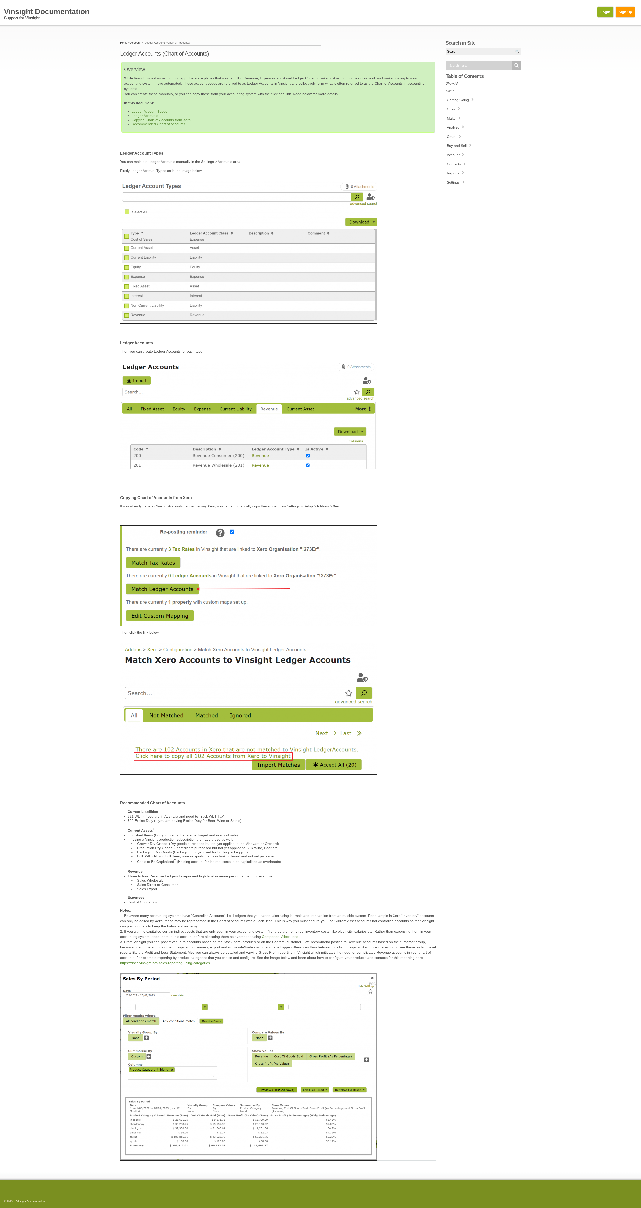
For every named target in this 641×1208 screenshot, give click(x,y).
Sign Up (625, 12)
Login (605, 12)
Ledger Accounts (145, 116)
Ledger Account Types (149, 111)
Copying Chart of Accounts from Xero (161, 120)
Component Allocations (280, 937)
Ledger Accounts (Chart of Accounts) (164, 53)
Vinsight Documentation (29, 1201)
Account (135, 42)
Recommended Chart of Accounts (158, 124)
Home (123, 42)
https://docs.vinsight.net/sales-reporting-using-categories (165, 963)
